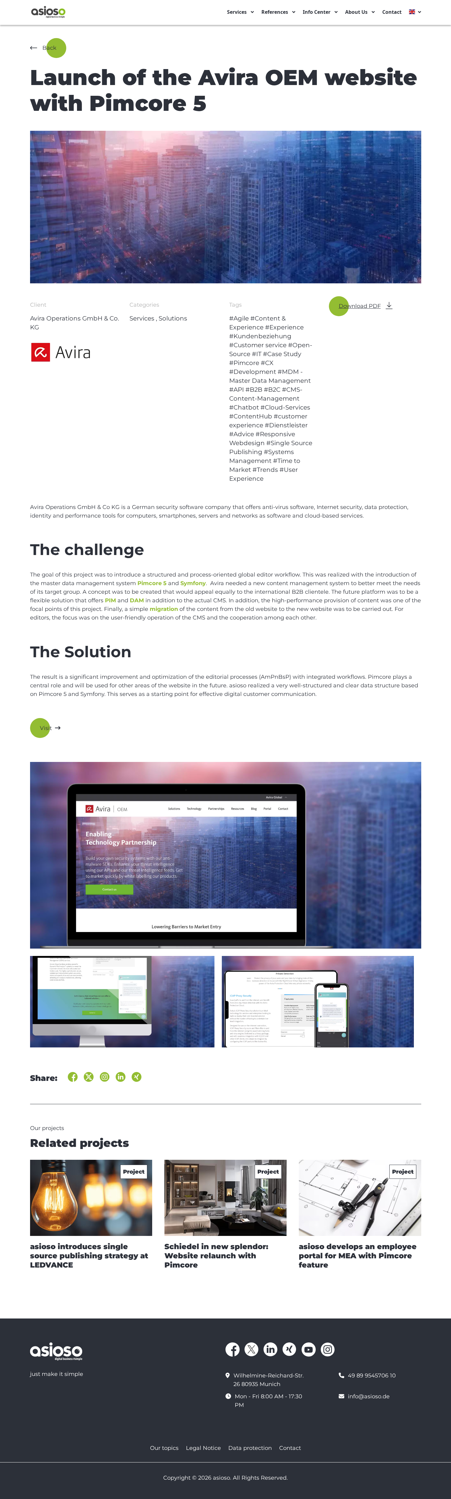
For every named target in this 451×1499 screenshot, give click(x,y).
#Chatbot (244, 407)
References (274, 12)
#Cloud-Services (285, 407)
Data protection (250, 1448)
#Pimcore (244, 363)
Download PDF (360, 306)
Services (237, 12)
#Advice (241, 434)
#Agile (239, 318)
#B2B (253, 389)
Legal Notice (203, 1448)
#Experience (284, 327)
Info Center (316, 12)
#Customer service (258, 345)
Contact (392, 12)
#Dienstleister (286, 425)
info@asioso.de (369, 1396)
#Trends (265, 469)
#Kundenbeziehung (260, 336)
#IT (256, 354)
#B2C (272, 389)
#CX (267, 363)
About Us (356, 12)
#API (236, 389)
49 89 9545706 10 (372, 1375)
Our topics (164, 1448)
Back (49, 48)
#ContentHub (250, 416)
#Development (252, 371)
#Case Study (282, 354)
